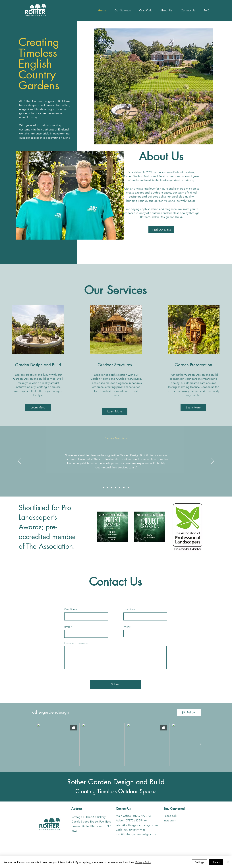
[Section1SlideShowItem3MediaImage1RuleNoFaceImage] (111, 487)
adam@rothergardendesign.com (137, 825)
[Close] (227, 862)
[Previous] (19, 461)
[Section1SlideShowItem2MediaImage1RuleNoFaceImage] (107, 487)
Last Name (129, 609)
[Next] (212, 461)
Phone (127, 626)
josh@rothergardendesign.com (136, 834)
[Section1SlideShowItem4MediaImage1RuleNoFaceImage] (115, 487)
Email (67, 626)
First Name (70, 609)
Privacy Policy (143, 862)
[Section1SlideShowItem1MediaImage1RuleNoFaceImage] (103, 487)
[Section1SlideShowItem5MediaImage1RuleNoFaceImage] (119, 487)
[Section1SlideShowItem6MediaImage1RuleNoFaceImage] (124, 487)
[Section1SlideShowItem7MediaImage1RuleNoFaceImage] (128, 487)
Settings (199, 862)
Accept (216, 862)
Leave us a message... (76, 643)
